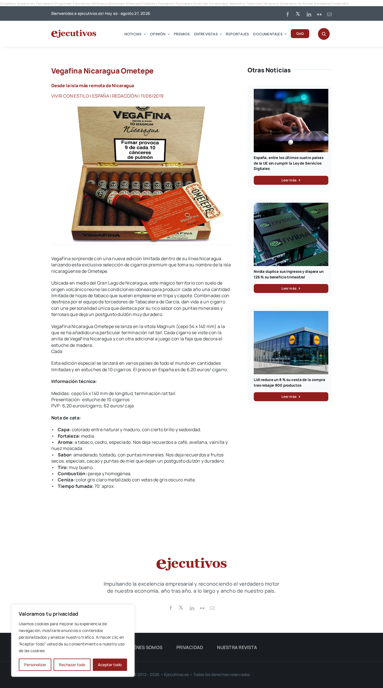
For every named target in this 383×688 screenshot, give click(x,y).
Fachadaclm (45, 3)
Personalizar (35, 664)
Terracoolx (271, 3)
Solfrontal (305, 3)
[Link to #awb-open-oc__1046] (324, 34)
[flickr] (319, 14)
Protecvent (339, 3)
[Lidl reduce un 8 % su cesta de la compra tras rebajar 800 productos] (291, 314)
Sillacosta (133, 3)
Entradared (322, 3)
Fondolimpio (219, 3)
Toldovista (254, 3)
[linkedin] (309, 14)
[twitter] (298, 13)
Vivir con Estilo (70, 96)
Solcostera (116, 3)
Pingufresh (63, 3)
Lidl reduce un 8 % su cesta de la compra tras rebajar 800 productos (289, 382)
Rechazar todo (72, 664)
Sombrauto (288, 3)
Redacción (125, 96)
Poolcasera (184, 3)
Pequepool (166, 3)
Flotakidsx (149, 3)
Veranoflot (237, 3)
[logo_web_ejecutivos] (73, 32)
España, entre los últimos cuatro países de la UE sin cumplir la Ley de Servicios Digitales (289, 163)
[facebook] (287, 14)
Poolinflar (200, 3)
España (100, 96)
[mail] (329, 14)
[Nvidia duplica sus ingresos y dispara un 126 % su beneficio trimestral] (291, 206)
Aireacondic (26, 3)
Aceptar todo (110, 664)
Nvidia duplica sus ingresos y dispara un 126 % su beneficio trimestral (289, 274)
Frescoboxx (82, 3)
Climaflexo (8, 3)
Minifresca (99, 3)
